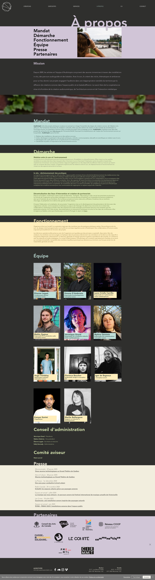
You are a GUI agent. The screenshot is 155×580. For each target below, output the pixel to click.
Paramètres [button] (127, 577)
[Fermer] (153, 577)
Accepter (146, 577)
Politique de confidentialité (96, 577)
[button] (150, 544)
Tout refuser (136, 577)
